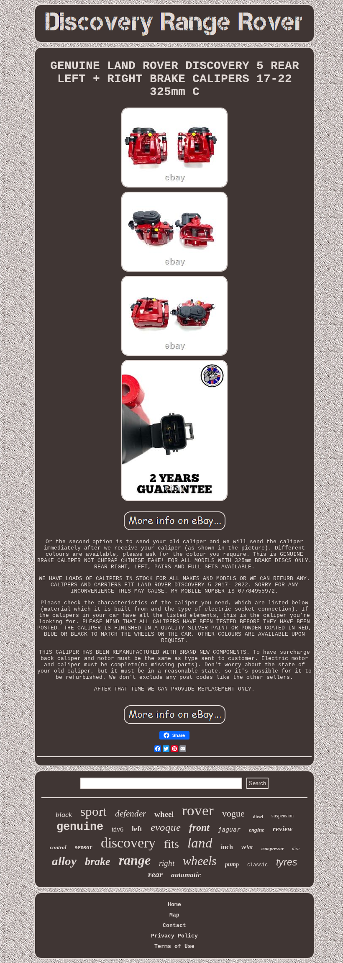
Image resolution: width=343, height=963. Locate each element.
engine (256, 830)
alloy (64, 861)
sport (93, 811)
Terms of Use (174, 946)
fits (171, 843)
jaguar (229, 829)
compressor (272, 848)
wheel (164, 814)
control (58, 847)
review (282, 829)
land (199, 842)
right (166, 863)
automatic (186, 875)
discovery (128, 842)
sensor (83, 847)
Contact (174, 925)
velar (247, 847)
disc (295, 848)
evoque (166, 827)
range (135, 860)
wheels (200, 861)
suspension (282, 816)
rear (155, 874)
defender (130, 814)
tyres (286, 862)
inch (227, 846)
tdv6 (117, 829)
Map (174, 915)
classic (257, 865)
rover (198, 810)
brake (97, 861)
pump (232, 864)
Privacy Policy (174, 936)
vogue (233, 813)
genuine (79, 827)
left (137, 828)
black (64, 814)
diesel (258, 816)
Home (174, 904)
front (199, 827)
